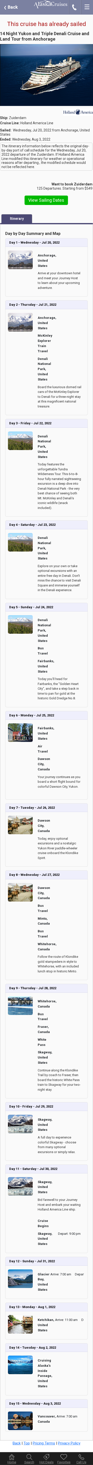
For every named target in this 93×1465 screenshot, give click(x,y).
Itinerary (17, 219)
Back (11, 7)
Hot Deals (46, 1462)
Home (11, 1462)
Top (27, 1443)
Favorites (63, 1462)
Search (29, 1462)
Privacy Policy (69, 1443)
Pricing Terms (44, 1443)
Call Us (81, 1462)
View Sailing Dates (46, 200)
